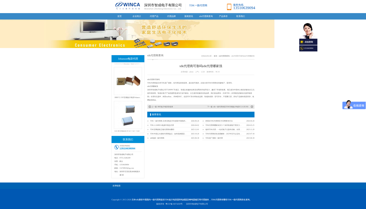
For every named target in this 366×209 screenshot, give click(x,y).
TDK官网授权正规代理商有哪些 (162, 130)
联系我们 (240, 16)
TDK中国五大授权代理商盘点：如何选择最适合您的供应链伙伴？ (169, 134)
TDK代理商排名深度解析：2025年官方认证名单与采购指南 (224, 134)
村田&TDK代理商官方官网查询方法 (219, 121)
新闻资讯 (188, 16)
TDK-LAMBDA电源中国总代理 (162, 125)
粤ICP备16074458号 (174, 204)
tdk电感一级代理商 (157, 138)
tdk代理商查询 (206, 16)
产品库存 (223, 16)
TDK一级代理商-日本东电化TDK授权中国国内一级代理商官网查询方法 (169, 121)
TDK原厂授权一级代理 (214, 138)
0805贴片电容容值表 (165, 107)
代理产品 (154, 16)
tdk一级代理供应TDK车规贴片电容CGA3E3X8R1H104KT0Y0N (237, 107)
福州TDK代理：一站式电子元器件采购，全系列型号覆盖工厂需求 (224, 130)
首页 (119, 16)
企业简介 (137, 16)
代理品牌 (171, 16)
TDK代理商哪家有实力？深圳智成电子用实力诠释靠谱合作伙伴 (224, 125)
